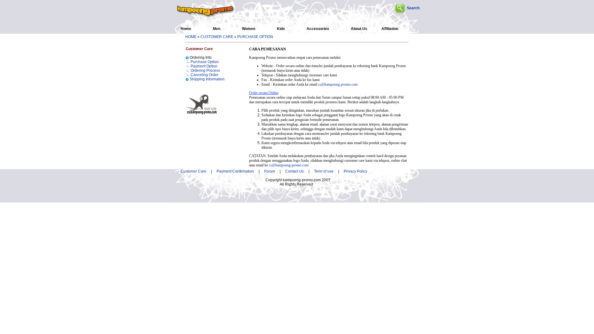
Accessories (318, 29)
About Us (359, 29)
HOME (190, 37)
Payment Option (204, 66)
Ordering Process (205, 70)
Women (248, 29)
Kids (281, 29)
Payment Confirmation (237, 171)
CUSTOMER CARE (216, 37)
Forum (269, 171)
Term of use (324, 171)
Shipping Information (207, 79)
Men (216, 29)
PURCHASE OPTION (255, 37)
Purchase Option (205, 62)
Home (186, 29)
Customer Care (193, 171)
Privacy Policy (355, 171)
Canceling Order (204, 75)
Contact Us (294, 171)
